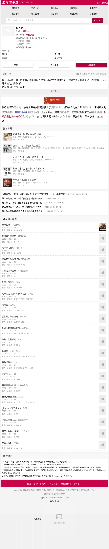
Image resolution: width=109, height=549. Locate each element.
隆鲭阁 (5, 58)
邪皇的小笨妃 (27, 111)
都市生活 (35, 13)
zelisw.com (26, 2)
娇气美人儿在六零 (78, 107)
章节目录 (54, 65)
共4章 (28, 47)
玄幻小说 (35, 8)
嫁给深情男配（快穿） (54, 116)
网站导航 (53, 483)
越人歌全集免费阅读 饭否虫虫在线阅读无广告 (22, 211)
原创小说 (30, 34)
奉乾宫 (5, 54)
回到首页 (15, 8)
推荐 (44, 483)
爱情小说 (89, 116)
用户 (98, 2)
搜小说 (105, 2)
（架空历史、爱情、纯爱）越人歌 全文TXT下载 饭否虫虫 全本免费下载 (33, 194)
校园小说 (54, 13)
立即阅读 (91, 65)
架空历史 (93, 8)
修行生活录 (12, 107)
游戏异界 (54, 8)
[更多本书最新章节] (97, 73)
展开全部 (54, 91)
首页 (29, 483)
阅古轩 (57, 54)
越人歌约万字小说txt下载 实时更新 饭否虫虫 (21, 207)
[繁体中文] (77, 483)
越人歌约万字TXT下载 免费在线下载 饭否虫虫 (22, 198)
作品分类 (74, 13)
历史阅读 (93, 13)
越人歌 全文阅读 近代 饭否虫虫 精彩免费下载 (22, 202)
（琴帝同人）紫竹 (55, 111)
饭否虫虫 (26, 31)
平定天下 (58, 58)
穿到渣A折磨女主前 (87, 111)
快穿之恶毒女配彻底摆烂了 (42, 107)
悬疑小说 (15, 13)
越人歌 (10, 80)
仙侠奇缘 (74, 8)
